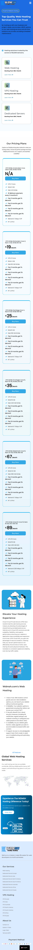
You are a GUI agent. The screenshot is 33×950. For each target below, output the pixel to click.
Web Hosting (22, 11)
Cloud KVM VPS (21, 16)
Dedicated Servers (21, 27)
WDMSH (20, 7)
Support (20, 32)
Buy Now (15, 178)
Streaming (21, 22)
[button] (30, 3)
